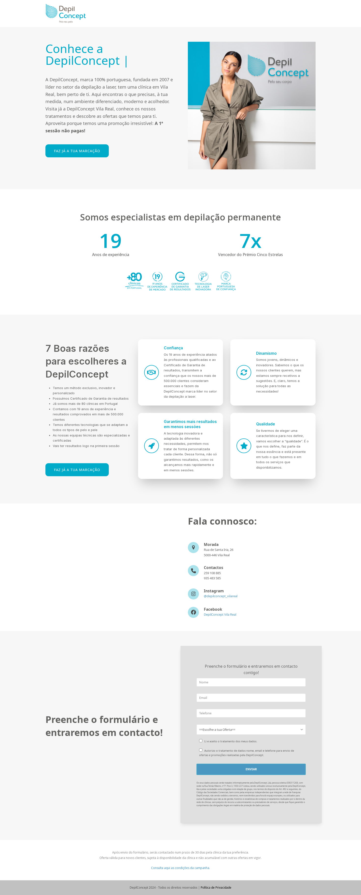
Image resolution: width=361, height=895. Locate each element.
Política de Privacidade (216, 887)
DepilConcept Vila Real (220, 614)
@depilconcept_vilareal (220, 596)
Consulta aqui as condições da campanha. (180, 868)
